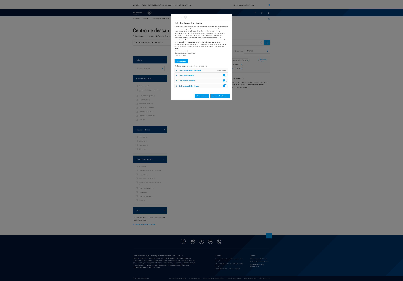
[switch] (225, 75)
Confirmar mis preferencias (220, 96)
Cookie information (181, 51)
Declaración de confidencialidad (185, 53)
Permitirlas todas (181, 61)
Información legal (180, 55)
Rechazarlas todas (202, 96)
